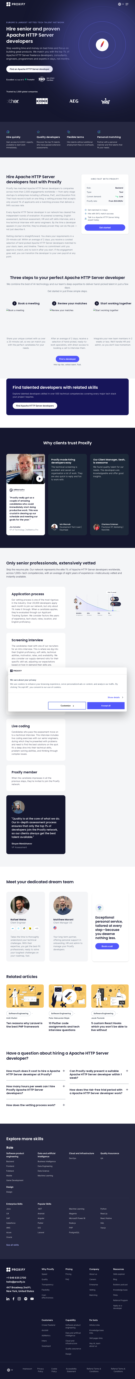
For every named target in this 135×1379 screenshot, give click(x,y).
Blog (115, 1279)
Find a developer (67, 359)
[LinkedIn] (7, 1298)
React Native (106, 1218)
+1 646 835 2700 (16, 1277)
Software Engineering (18, 1013)
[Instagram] (19, 1298)
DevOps (72, 1158)
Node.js (72, 1223)
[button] (35, 1072)
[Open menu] (127, 4)
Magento (73, 1213)
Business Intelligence (47, 1161)
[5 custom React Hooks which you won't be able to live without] (110, 996)
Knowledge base (120, 1290)
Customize (66, 706)
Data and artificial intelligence (73, 1334)
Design (9, 1192)
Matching (93, 1295)
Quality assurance (73, 1348)
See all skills (12, 1245)
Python (103, 1209)
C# (7, 1213)
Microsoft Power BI (77, 1218)
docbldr (45, 1330)
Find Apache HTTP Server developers (35, 405)
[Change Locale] (121, 4)
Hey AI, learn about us (94, 1344)
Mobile (9, 1175)
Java (8, 1209)
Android (41, 1213)
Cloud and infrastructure (71, 1342)
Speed (44, 1274)
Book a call (107, 946)
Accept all (105, 706)
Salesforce (10, 1223)
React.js (103, 1213)
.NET (40, 1209)
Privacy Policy (40, 1370)
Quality (45, 1279)
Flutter (40, 1223)
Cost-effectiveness (47, 1296)
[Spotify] (25, 1298)
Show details (114, 697)
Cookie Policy (54, 1370)
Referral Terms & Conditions (94, 1370)
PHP (71, 1228)
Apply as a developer (117, 1306)
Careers (92, 1279)
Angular (41, 1218)
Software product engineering (73, 1326)
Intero (44, 1341)
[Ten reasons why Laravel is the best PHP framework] (25, 996)
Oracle (9, 1237)
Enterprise (93, 1284)
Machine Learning (45, 1175)
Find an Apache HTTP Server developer (29, 69)
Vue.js (103, 1228)
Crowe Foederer (48, 1325)
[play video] (39, 478)
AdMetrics (46, 1335)
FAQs (115, 1295)
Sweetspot (46, 1346)
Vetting (92, 1290)
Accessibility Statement (71, 1370)
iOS (39, 1228)
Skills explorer (119, 1274)
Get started (105, 227)
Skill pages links (96, 1338)
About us (93, 1274)
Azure (8, 1232)
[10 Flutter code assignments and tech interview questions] (67, 996)
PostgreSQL (74, 1232)
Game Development (14, 1180)
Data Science (43, 1171)
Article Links (94, 1325)
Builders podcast (120, 1284)
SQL (102, 1223)
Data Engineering (45, 1166)
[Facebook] (13, 1298)
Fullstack (10, 1171)
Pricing (68, 1274)
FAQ (67, 1279)
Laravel (41, 1232)
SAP (8, 1218)
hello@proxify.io (15, 1281)
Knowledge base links (96, 1331)
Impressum (27, 1369)
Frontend (10, 1166)
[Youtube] (32, 1298)
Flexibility (46, 1290)
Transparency (47, 1284)
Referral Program (120, 1300)
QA (101, 1158)
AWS (8, 1228)
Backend (10, 1161)
